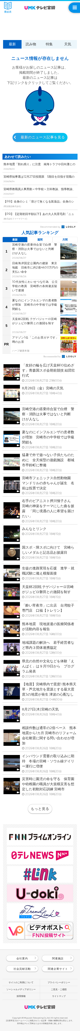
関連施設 (58, 958)
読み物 (31, 44)
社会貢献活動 (22, 968)
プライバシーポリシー (59, 982)
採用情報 (21, 996)
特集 (49, 44)
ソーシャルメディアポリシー (21, 989)
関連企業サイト (58, 968)
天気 (67, 44)
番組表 (7, 11)
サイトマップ (59, 996)
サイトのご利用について (21, 982)
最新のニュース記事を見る (43, 137)
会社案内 (22, 958)
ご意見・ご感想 (59, 989)
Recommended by (50, 226)
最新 (12, 44)
